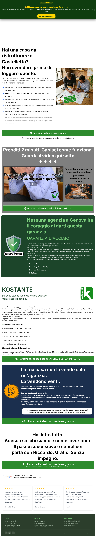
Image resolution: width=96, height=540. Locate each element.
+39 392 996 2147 (10, 523)
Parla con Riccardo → (46, 16)
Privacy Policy (87, 533)
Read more (8, 502)
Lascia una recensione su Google (27, 478)
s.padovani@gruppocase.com (43, 526)
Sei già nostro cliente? (23, 475)
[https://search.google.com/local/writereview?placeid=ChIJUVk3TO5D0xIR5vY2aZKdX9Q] (7, 476)
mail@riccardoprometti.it (12, 526)
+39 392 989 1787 (40, 523)
